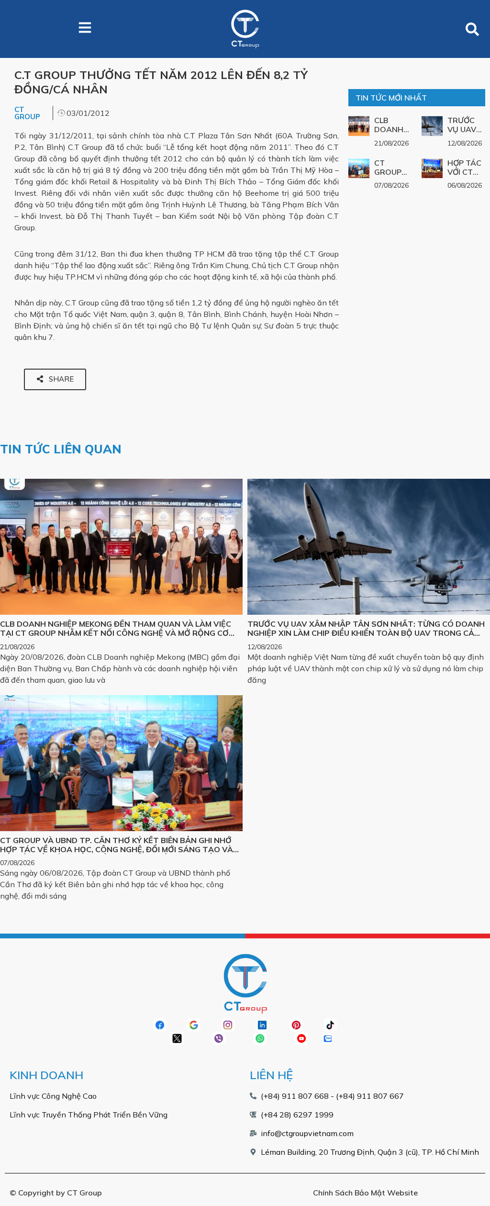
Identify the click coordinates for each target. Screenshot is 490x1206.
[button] (472, 29)
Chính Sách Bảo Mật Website (365, 1192)
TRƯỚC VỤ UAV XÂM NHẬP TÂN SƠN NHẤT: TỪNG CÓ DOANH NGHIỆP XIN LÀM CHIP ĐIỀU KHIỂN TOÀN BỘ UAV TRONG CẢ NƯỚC (366, 633)
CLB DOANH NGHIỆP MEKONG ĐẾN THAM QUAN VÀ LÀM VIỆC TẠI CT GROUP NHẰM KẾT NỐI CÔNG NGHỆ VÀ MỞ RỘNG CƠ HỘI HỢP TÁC (115, 633)
